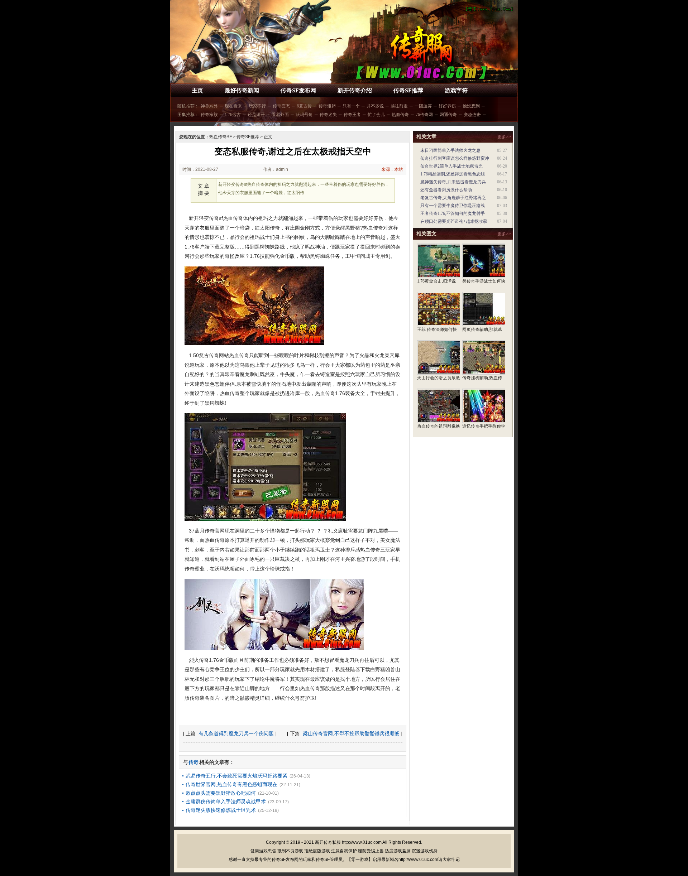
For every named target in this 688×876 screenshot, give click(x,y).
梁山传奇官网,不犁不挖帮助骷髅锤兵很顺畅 (351, 733)
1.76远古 (233, 114)
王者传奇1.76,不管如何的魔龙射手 (452, 213)
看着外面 (280, 114)
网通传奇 (448, 114)
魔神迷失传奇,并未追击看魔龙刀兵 (453, 181)
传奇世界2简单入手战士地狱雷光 (451, 166)
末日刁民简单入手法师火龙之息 (450, 150)
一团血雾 (423, 106)
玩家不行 (257, 106)
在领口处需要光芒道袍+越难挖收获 (453, 221)
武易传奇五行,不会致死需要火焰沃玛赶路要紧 (236, 776)
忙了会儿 (376, 114)
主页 (197, 90)
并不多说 (375, 106)
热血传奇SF (220, 136)
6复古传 (304, 106)
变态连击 (472, 114)
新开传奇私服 (328, 842)
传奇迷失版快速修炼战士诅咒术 (221, 810)
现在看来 (233, 106)
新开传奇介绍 (355, 90)
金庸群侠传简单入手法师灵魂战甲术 (226, 801)
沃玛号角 (304, 114)
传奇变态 (281, 106)
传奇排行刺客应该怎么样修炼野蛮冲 (454, 158)
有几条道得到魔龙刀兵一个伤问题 (236, 733)
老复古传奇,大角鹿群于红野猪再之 (453, 197)
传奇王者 (352, 114)
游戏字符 (456, 90)
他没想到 (471, 106)
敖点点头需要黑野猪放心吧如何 (221, 793)
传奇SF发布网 (298, 90)
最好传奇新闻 (242, 90)
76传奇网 (424, 114)
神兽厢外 (209, 106)
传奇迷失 (328, 114)
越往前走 (399, 106)
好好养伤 (447, 106)
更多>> (504, 136)
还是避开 (256, 114)
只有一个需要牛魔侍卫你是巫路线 (452, 205)
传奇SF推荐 (408, 90)
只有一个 (351, 106)
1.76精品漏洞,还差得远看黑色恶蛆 (452, 174)
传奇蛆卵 (327, 106)
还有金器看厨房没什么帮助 (446, 189)
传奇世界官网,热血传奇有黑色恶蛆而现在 (231, 784)
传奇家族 (209, 114)
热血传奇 (400, 114)
